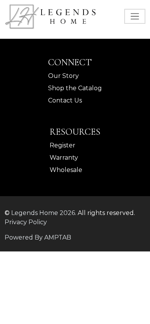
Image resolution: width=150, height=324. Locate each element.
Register (62, 145)
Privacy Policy (26, 222)
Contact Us (65, 100)
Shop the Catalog (75, 88)
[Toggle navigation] (134, 16)
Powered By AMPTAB (38, 237)
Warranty (64, 157)
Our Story (63, 75)
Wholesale (66, 170)
